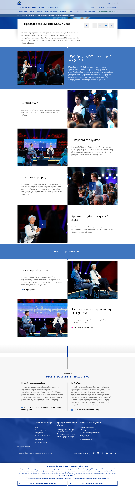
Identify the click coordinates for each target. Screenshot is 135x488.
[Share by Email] (111, 25)
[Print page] (86, 25)
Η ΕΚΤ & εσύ (101, 7)
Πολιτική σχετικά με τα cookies (90, 432)
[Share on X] (94, 25)
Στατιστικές (63, 11)
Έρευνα (79, 11)
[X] (94, 453)
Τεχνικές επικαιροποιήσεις (66, 434)
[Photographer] (62, 84)
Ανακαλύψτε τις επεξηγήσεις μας (86, 410)
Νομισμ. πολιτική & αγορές (26, 11)
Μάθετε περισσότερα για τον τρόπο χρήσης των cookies (92, 478)
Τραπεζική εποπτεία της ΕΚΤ (106, 11)
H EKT (36, 427)
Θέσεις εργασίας (111, 7)
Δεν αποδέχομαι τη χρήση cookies (92, 483)
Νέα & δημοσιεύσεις (89, 11)
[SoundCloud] (111, 453)
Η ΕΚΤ (92, 7)
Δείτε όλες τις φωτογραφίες (84, 327)
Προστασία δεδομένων (87, 427)
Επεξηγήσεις (39, 432)
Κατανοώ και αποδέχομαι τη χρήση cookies (42, 483)
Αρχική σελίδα (21, 15)
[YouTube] (107, 453)
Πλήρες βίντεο (29, 290)
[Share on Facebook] (100, 25)
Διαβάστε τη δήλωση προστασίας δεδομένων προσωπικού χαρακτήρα (49, 478)
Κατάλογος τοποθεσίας (24, 446)
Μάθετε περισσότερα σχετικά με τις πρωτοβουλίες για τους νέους (41, 409)
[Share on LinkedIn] (105, 25)
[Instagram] (102, 453)
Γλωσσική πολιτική (86, 440)
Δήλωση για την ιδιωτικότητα (89, 430)
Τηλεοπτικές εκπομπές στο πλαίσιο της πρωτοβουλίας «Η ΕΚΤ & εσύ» (55, 15)
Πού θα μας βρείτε (41, 442)
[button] (112, 3)
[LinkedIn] (98, 453)
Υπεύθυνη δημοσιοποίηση (65, 437)
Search (109, 3)
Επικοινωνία (39, 440)
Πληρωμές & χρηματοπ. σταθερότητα (47, 11)
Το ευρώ (72, 11)
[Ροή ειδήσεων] (116, 453)
